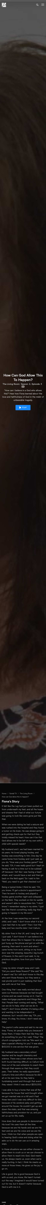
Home (4, 793)
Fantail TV (13, 793)
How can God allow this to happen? (15, 797)
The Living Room (26, 793)
